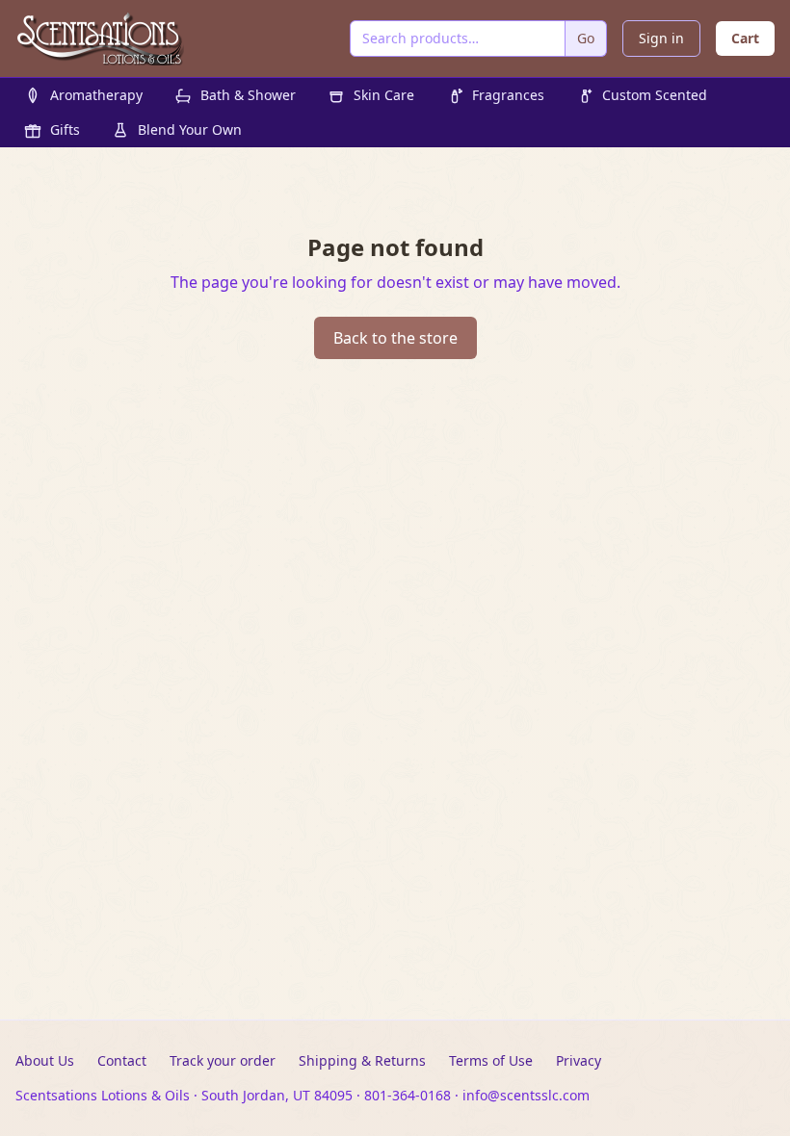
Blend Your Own (190, 129)
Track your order (223, 1060)
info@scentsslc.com (526, 1095)
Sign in (661, 38)
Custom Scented (654, 95)
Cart (745, 38)
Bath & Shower (248, 95)
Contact (121, 1060)
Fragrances (508, 95)
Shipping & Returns (362, 1060)
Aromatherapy (96, 95)
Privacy (578, 1060)
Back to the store (395, 338)
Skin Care (384, 95)
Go (585, 38)
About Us (44, 1060)
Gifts (65, 129)
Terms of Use (491, 1060)
